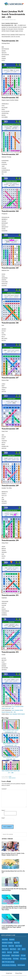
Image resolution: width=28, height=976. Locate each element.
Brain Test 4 (13, 949)
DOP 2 (23, 949)
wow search (12, 777)
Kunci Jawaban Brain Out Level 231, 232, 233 (13, 871)
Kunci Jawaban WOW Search (17, 714)
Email (3, 818)
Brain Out (4, 946)
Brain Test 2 (18, 946)
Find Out (9, 952)
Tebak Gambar (6, 955)
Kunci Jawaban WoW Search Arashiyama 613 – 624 (10, 731)
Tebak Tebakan (15, 955)
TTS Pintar (15, 958)
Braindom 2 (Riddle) (7, 942)
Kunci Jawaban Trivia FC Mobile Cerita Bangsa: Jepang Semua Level (13, 854)
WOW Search (21, 965)
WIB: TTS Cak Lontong (8, 962)
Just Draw (16, 952)
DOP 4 (4, 952)
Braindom (11, 939)
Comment (4, 788)
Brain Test (11, 946)
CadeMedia (14, 4)
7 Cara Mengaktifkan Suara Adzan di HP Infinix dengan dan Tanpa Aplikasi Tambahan (13, 927)
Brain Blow (5, 939)
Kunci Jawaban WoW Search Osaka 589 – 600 (10, 758)
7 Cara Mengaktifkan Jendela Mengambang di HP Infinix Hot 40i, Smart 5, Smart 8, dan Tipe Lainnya (14, 907)
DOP (19, 949)
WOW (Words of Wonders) (9, 965)
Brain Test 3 (5, 949)
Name (3, 810)
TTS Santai (23, 958)
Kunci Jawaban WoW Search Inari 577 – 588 (11, 771)
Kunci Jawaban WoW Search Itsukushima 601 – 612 (10, 744)
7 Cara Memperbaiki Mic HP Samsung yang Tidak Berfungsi (14, 889)
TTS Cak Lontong (6, 958)
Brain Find (16, 942)
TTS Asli (23, 955)
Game (10, 776)
